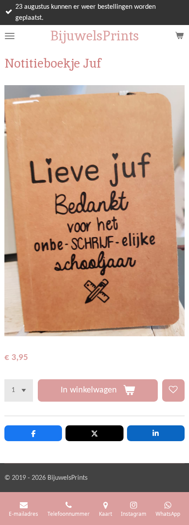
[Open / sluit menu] (9, 36)
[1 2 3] (18, 390)
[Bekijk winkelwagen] (179, 36)
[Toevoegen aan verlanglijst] (173, 390)
